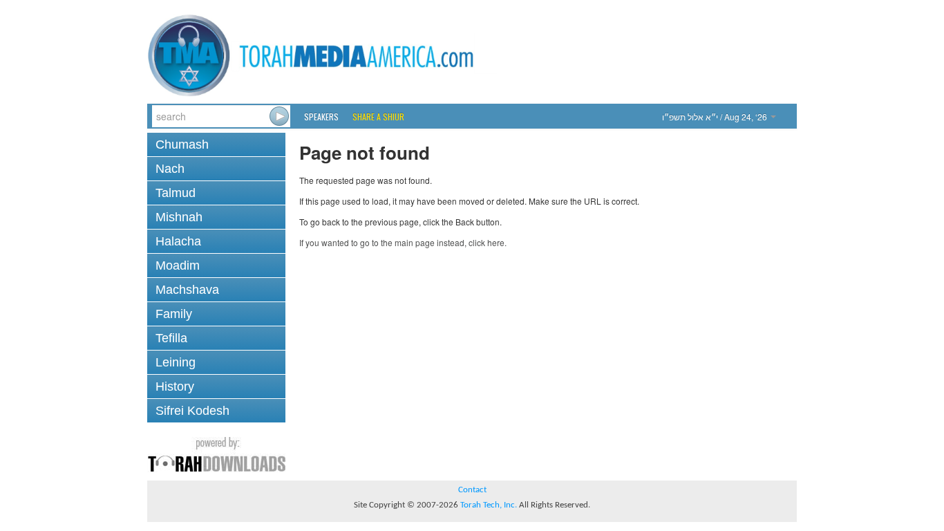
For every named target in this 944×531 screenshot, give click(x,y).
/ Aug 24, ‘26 (715, 116)
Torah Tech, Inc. (488, 505)
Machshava (187, 290)
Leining (175, 362)
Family (173, 314)
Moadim (177, 265)
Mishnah (178, 217)
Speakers (321, 116)
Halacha (178, 241)
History (174, 386)
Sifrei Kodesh (192, 411)
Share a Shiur (378, 116)
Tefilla (171, 338)
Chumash (182, 144)
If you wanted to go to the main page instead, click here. (403, 242)
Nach (170, 169)
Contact (472, 489)
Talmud (175, 193)
